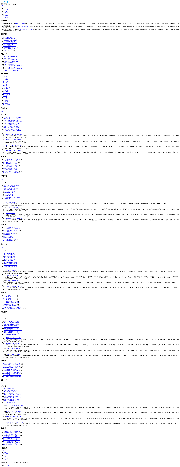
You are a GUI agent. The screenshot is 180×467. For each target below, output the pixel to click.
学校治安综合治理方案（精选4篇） (12, 228)
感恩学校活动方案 (8, 192)
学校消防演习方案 (10, 202)
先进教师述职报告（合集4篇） (11, 327)
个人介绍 (5, 90)
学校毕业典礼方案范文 (10, 198)
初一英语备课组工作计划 (11, 266)
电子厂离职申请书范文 (9, 441)
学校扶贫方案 (6, 234)
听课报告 (5, 85)
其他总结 (5, 79)
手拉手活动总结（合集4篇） (11, 124)
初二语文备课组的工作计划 (10, 304)
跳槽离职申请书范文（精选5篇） (11, 440)
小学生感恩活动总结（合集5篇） (14, 134)
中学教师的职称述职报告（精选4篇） (12, 376)
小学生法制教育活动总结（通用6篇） (13, 117)
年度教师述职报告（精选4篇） (11, 333)
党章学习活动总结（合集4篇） (11, 165)
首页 (4, 8)
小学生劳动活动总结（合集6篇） (14, 145)
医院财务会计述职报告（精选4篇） (14, 343)
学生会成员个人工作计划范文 (10, 44)
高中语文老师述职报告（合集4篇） (13, 330)
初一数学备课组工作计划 (10, 263)
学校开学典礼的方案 (8, 227)
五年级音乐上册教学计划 (10, 59)
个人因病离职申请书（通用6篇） (11, 437)
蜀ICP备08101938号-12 (10, 465)
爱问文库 (5, 459)
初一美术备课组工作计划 (12, 275)
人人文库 (5, 458)
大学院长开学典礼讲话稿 (9, 239)
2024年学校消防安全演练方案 (11, 188)
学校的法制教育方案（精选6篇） (14, 218)
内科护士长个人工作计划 (23, 26)
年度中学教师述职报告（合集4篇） (12, 366)
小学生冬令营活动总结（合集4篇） (13, 120)
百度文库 (5, 451)
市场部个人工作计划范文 (9, 46)
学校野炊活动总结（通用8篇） (11, 127)
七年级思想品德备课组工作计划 (14, 286)
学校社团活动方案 (8, 194)
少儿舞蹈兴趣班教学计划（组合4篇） (12, 307)
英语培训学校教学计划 (9, 64)
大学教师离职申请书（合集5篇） (11, 432)
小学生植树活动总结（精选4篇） (12, 129)
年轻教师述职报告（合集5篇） (11, 331)
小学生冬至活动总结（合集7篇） (14, 139)
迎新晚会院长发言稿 (8, 240)
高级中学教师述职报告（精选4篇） (12, 370)
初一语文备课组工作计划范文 (10, 301)
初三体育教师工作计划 (9, 256)
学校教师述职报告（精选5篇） (12, 334)
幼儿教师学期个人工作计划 (25, 29)
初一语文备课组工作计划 (10, 265)
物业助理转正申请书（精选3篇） (14, 416)
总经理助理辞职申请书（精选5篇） (14, 405)
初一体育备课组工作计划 (12, 281)
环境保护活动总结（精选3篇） (11, 126)
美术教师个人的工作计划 (9, 37)
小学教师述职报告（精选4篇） (13, 338)
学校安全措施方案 (10, 213)
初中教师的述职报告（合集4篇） (12, 322)
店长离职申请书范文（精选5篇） (11, 435)
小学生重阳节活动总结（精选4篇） (14, 150)
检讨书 (5, 96)
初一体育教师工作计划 (9, 253)
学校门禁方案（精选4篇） (12, 207)
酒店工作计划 (6, 99)
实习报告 (5, 82)
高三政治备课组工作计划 (9, 296)
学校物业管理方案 (7, 231)
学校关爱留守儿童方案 (9, 186)
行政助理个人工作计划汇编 (10, 40)
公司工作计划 (6, 93)
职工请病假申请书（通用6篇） (11, 393)
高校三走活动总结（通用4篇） (11, 166)
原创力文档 (6, 456)
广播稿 (5, 76)
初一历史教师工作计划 (9, 260)
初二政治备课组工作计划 (9, 299)
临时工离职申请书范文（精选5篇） (13, 394)
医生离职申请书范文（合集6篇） (11, 444)
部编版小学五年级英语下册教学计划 (13, 68)
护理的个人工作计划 (20, 23)
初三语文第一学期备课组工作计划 (11, 302)
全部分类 (5, 17)
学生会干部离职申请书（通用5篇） (12, 443)
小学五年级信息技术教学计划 (11, 67)
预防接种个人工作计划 (9, 41)
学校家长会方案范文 (8, 237)
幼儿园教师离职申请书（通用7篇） (12, 431)
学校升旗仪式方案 (7, 236)
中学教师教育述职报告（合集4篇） (12, 375)
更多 (2, 111)
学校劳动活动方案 (8, 195)
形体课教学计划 (8, 58)
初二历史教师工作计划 (9, 259)
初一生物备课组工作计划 (10, 262)
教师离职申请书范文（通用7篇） (12, 400)
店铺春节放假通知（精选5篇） (11, 390)
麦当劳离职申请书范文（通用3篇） (13, 397)
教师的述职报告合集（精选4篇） (12, 324)
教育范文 (5, 11)
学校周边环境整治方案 (9, 189)
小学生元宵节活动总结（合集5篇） (13, 130)
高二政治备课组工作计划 (9, 298)
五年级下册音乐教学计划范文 (11, 61)
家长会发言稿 (6, 104)
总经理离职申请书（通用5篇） (12, 402)
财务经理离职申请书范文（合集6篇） (15, 422)
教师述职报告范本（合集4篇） (11, 321)
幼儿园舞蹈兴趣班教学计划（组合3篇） (13, 308)
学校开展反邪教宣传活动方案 (11, 185)
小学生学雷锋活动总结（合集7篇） (12, 159)
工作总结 (5, 9)
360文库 (5, 452)
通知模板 (5, 100)
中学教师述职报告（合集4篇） (13, 348)
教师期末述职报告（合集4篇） (11, 328)
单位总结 (5, 88)
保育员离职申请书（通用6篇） (11, 438)
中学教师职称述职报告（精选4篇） (12, 373)
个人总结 (5, 91)
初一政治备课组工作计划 (9, 295)
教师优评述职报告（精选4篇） (11, 325)
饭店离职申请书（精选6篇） (11, 396)
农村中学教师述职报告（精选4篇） (12, 363)
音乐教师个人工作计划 (9, 38)
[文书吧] (4, 3)
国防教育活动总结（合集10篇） (11, 171)
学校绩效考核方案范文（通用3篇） (13, 197)
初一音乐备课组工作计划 (12, 270)
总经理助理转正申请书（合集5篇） (14, 411)
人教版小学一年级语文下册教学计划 (13, 65)
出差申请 (5, 81)
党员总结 (5, 84)
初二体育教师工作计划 (9, 254)
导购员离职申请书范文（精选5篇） (13, 399)
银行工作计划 (6, 87)
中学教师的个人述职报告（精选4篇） (12, 372)
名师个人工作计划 (7, 50)
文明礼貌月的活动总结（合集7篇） (12, 172)
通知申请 (5, 15)
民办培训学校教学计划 (9, 62)
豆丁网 (5, 455)
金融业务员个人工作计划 (9, 47)
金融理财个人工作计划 (9, 49)
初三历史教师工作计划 (9, 257)
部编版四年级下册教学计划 (11, 70)
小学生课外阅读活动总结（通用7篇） (13, 121)
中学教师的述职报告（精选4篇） (11, 367)
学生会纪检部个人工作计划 (10, 43)
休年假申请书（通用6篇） (10, 392)
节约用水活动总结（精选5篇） (11, 118)
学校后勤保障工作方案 (9, 233)
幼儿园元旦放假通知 (9, 389)
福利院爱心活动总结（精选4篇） (11, 161)
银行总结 (5, 102)
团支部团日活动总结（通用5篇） (11, 164)
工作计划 (5, 12)
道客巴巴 (5, 454)
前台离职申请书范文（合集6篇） (11, 434)
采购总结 (5, 103)
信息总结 (5, 78)
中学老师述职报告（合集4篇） (13, 354)
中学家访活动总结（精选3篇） (11, 168)
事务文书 (5, 14)
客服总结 (5, 97)
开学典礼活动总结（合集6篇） (11, 169)
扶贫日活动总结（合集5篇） (10, 162)
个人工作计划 (6, 94)
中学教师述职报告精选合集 (10, 369)
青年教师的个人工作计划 (10, 56)
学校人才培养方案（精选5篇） (11, 230)
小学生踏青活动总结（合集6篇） (12, 123)
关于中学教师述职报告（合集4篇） (12, 364)
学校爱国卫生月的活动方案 (11, 191)
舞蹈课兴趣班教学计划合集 (10, 305)
